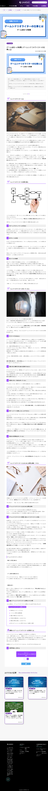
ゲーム (21, 5)
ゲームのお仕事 (9, 43)
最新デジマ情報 (8, 688)
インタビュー (3, 5)
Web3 (28, 5)
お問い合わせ (44, 753)
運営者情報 (44, 751)
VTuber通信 (35, 5)
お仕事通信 (43, 5)
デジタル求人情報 (13, 5)
